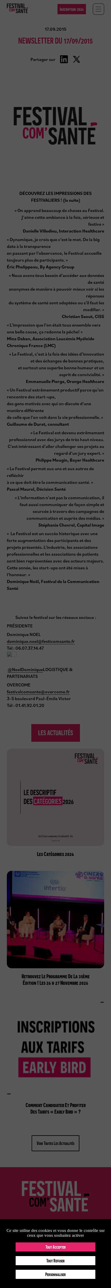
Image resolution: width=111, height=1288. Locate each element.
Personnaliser (55, 1274)
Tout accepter (56, 1247)
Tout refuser (55, 1260)
